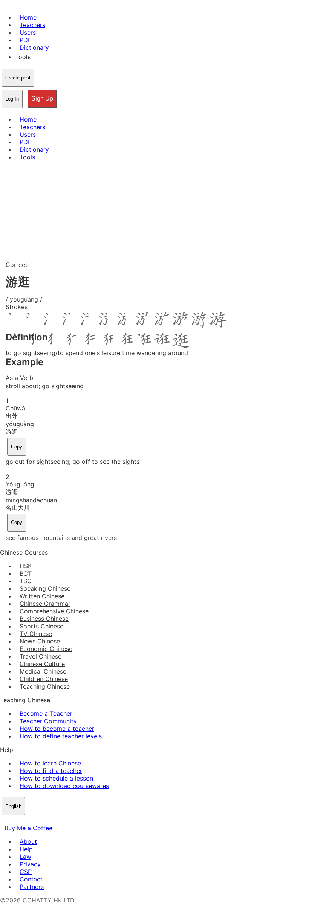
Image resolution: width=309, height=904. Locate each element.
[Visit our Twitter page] (14, 820)
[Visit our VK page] (23, 820)
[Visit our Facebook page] (5, 820)
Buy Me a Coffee (28, 828)
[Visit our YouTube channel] (32, 820)
